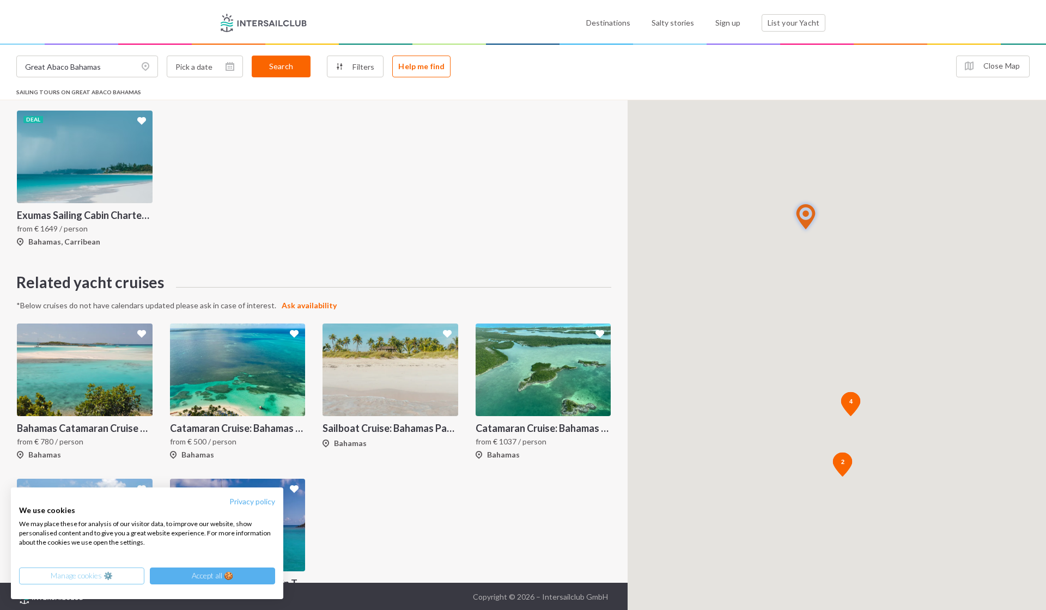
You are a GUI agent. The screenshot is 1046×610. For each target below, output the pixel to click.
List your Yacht (793, 22)
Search (281, 66)
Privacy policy (252, 501)
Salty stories (673, 22)
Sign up (727, 22)
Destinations (608, 22)
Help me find (421, 66)
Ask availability (309, 305)
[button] (806, 216)
